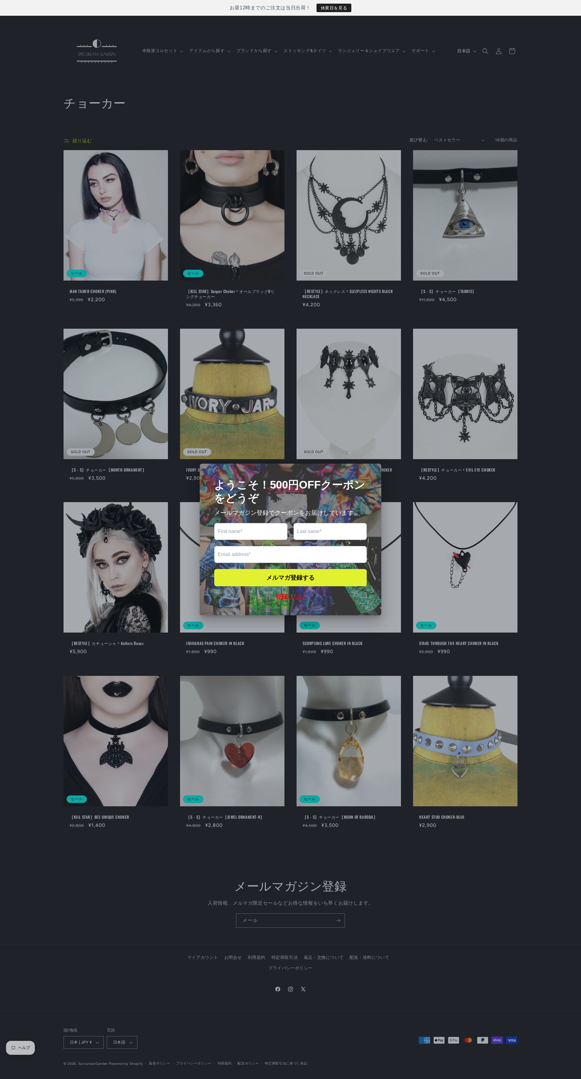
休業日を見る (334, 7)
